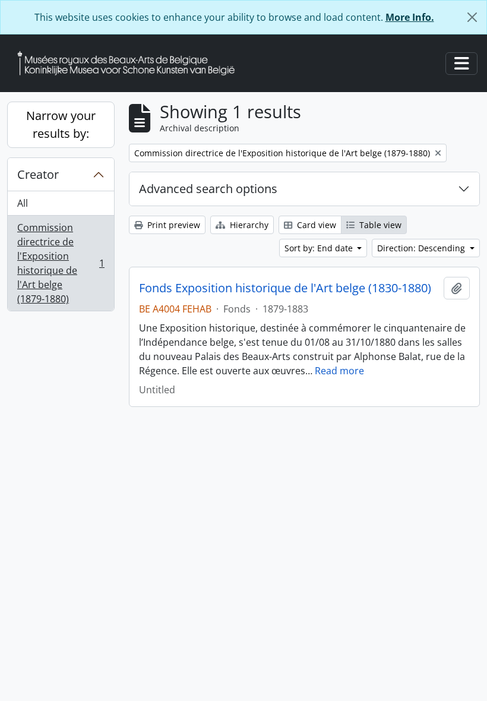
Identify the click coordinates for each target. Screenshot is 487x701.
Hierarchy (247, 224)
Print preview (172, 224)
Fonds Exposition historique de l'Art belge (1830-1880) (285, 288)
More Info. (409, 17)
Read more (339, 370)
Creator (38, 174)
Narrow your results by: (61, 124)
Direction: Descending (422, 248)
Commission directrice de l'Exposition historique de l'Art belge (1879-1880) (61, 263)
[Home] (130, 63)
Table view (379, 224)
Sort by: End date (319, 248)
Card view (315, 224)
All (22, 203)
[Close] (472, 17)
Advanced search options (208, 189)
